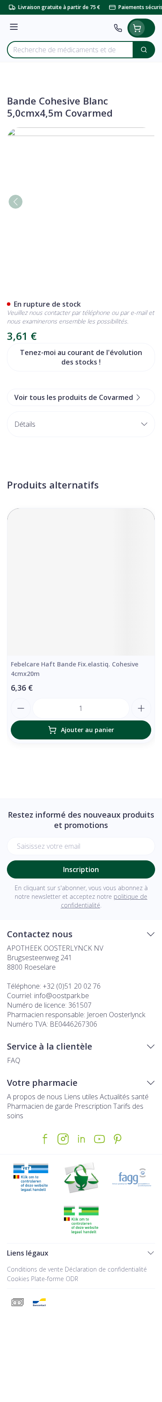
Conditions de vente (35, 1269)
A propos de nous (34, 1096)
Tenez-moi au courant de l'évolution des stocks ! (81, 357)
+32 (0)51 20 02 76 (72, 986)
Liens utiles (81, 1096)
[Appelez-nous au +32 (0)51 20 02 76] (118, 28)
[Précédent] (15, 202)
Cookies (18, 1279)
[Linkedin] (81, 1138)
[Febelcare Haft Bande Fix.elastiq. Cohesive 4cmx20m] (81, 582)
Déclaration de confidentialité (106, 1269)
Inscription (81, 869)
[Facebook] (44, 1138)
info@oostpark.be (61, 995)
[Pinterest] (117, 1138)
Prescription (92, 1106)
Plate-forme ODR (54, 1279)
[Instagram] (63, 1138)
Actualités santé (124, 1096)
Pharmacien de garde (40, 1106)
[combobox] (70, 49)
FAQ (13, 1060)
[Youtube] (99, 1138)
